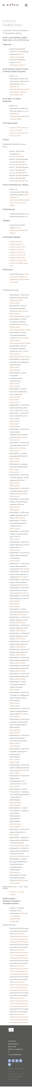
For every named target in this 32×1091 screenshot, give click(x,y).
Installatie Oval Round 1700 (18, 260)
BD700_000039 (21, 679)
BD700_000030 (22, 615)
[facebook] (13, 1060)
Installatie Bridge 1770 (16, 244)
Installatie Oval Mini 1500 (17, 258)
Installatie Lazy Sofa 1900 (17, 255)
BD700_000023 (15, 561)
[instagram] (16, 1060)
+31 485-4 (17, 1049)
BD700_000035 (21, 655)
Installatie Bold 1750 (16, 242)
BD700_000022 (15, 550)
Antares (27, 214)
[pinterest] (9, 1060)
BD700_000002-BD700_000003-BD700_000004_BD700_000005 (20, 313)
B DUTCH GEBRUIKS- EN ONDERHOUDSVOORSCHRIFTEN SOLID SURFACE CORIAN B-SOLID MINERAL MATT (20, 89)
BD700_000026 (23, 585)
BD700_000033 (21, 639)
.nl (20, 1055)
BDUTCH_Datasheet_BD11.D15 (19, 181)
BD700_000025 (23, 577)
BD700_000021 (14, 539)
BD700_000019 (20, 518)
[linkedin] (9, 1064)
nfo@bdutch (16, 1055)
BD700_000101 (14, 835)
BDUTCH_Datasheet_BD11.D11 (18, 173)
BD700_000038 (21, 671)
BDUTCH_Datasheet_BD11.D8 (18, 165)
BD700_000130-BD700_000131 (19, 846)
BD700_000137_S (15, 872)
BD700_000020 (15, 529)
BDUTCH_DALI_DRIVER (17, 157)
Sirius (26, 217)
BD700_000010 (23, 410)
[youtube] (20, 1060)
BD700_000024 (24, 569)
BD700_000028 (23, 593)
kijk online (18, 52)
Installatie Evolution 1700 (17, 247)
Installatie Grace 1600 (16, 250)
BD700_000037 (21, 663)
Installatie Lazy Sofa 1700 (17, 252)
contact (15, 40)
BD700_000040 (15, 690)
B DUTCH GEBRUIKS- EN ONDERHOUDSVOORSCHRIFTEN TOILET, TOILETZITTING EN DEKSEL (20, 200)
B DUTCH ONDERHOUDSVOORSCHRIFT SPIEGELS (19, 230)
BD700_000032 (21, 631)
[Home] (10, 5)
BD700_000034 (21, 647)
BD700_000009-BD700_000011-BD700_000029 (15, 399)
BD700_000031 (20, 623)
